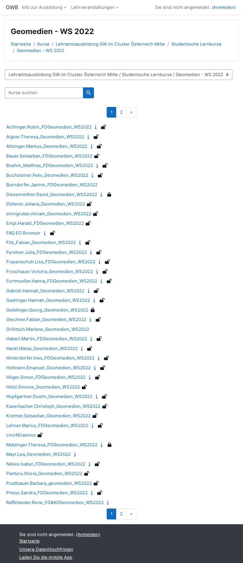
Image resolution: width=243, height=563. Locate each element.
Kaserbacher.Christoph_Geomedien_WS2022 (53, 406)
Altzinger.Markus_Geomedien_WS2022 (46, 146)
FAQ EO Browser (23, 233)
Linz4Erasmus (21, 435)
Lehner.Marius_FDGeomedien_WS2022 (47, 425)
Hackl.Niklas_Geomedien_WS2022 (42, 348)
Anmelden (223, 7)
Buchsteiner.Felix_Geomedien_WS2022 (47, 175)
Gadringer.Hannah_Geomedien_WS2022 (48, 300)
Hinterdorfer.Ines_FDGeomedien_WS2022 (50, 358)
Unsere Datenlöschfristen (46, 549)
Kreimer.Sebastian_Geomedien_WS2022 (48, 415)
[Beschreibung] (97, 127)
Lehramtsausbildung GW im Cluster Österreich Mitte (110, 44)
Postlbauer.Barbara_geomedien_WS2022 (49, 483)
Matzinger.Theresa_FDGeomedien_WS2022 (51, 444)
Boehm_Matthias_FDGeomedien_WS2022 (49, 165)
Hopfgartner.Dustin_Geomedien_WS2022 (49, 396)
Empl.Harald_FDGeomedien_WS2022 (45, 223)
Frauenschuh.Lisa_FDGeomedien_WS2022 (50, 261)
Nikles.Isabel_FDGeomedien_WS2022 (45, 464)
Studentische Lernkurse (196, 44)
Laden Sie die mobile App (45, 557)
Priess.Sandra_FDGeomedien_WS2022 (47, 492)
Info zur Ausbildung (42, 7)
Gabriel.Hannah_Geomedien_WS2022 (45, 290)
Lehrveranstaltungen (93, 7)
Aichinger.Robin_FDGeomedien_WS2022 (49, 127)
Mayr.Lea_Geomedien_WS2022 (38, 454)
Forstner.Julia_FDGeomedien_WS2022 (46, 252)
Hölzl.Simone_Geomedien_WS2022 (43, 387)
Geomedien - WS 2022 (40, 50)
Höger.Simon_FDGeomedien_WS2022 (46, 377)
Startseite (21, 44)
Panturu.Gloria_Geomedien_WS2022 (44, 473)
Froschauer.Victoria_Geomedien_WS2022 (49, 271)
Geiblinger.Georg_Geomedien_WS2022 (47, 310)
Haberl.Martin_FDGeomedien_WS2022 (46, 338)
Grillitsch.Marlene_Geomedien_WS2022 (47, 329)
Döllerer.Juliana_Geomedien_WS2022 (45, 204)
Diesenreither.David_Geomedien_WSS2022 (51, 194)
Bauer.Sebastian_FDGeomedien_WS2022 (49, 156)
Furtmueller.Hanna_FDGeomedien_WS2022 (51, 281)
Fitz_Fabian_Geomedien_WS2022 (41, 242)
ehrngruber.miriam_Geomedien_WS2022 (48, 213)
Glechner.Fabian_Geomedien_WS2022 (46, 319)
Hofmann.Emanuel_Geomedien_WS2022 (48, 367)
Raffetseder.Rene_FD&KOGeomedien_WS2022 (55, 502)
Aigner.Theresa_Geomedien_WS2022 (45, 136)
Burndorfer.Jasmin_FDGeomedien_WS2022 (51, 184)
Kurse (43, 44)
